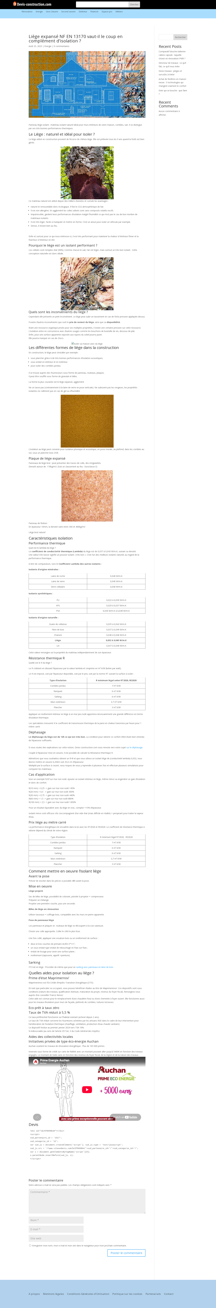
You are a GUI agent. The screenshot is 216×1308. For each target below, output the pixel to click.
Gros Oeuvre (52, 12)
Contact (169, 1294)
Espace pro (107, 12)
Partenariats (153, 1294)
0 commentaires (61, 46)
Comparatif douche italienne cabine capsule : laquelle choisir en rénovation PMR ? (172, 55)
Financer (94, 12)
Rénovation (27, 12)
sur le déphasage (134, 747)
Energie (39, 12)
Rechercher (180, 37)
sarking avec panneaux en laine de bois (94, 967)
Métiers (119, 12)
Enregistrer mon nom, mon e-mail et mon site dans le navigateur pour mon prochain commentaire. (79, 1245)
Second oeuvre (68, 12)
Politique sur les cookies (127, 1294)
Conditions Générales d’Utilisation (88, 1294)
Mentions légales (53, 1294)
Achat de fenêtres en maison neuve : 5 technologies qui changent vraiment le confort (172, 82)
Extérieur (83, 12)
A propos (34, 1294)
